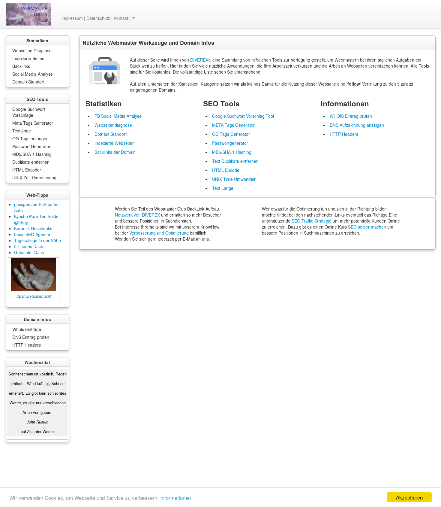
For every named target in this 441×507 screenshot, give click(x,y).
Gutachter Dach (29, 252)
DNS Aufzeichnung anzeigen (357, 125)
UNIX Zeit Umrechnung (34, 178)
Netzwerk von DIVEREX (137, 215)
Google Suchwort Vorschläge (28, 112)
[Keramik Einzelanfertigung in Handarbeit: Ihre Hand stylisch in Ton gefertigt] (33, 274)
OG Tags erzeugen (30, 138)
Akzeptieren (409, 497)
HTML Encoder (26, 170)
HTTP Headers (26, 345)
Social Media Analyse (32, 74)
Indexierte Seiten (28, 58)
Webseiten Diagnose (32, 50)
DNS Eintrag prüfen (30, 337)
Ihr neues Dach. (29, 246)
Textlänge (21, 131)
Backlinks (21, 66)
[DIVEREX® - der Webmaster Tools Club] (28, 14)
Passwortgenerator (230, 143)
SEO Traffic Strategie (312, 221)
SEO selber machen (367, 227)
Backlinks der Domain (115, 152)
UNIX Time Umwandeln (234, 179)
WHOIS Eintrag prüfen (351, 116)
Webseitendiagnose (113, 125)
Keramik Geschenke (33, 228)
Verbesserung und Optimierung (159, 233)
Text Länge (222, 188)
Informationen (175, 497)
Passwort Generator (31, 146)
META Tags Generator (233, 125)
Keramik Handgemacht (33, 296)
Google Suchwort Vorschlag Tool (243, 116)
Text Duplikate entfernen (235, 161)
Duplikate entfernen (31, 162)
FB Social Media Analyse (118, 116)
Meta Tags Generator (32, 123)
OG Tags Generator (231, 134)
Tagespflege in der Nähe (37, 240)
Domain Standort (28, 82)
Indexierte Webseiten (114, 143)
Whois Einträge (26, 329)
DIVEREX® (200, 60)
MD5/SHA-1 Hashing (32, 154)
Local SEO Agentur (32, 234)
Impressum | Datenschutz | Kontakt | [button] (97, 18)
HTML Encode (225, 170)
